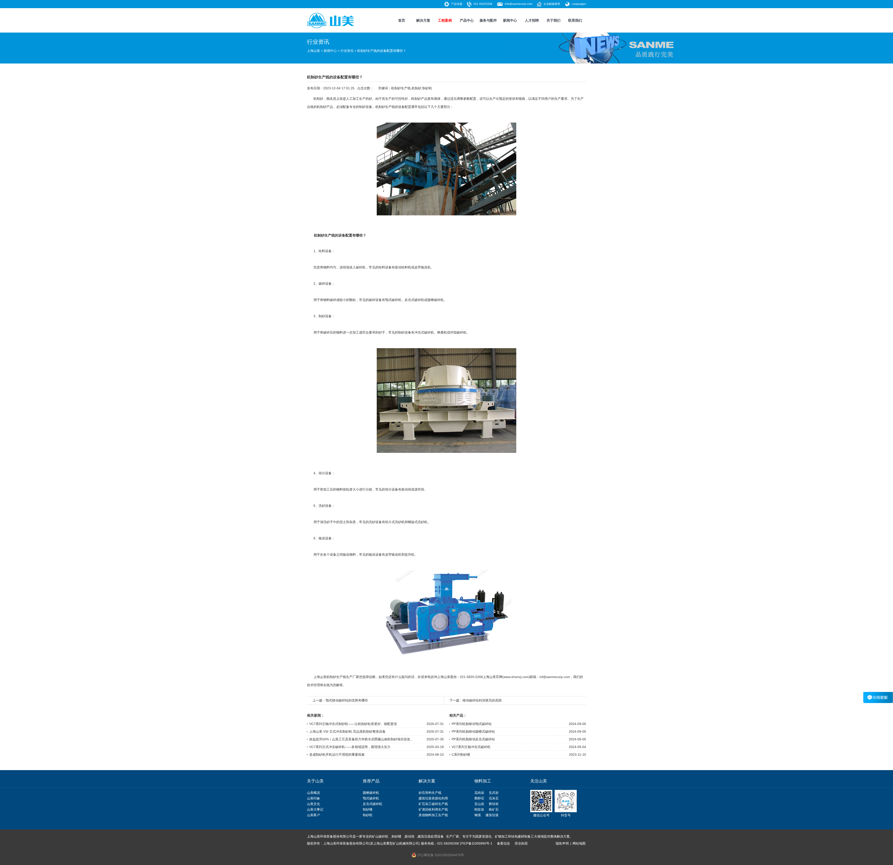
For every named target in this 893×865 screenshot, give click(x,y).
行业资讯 (346, 51)
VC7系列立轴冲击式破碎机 (471, 747)
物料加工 (482, 781)
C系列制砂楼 (461, 754)
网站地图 (579, 843)
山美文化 (313, 804)
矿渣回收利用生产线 (433, 809)
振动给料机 (403, 267)
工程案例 (445, 20)
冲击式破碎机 (424, 332)
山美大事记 (315, 809)
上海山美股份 (447, 677)
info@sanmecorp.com (518, 4)
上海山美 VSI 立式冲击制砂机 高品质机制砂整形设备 (347, 731)
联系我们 (575, 20)
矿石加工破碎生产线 (433, 804)
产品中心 (467, 20)
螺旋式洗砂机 (417, 522)
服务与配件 (488, 20)
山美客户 (313, 815)
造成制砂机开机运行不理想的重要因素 (337, 754)
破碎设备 (325, 283)
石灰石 (494, 798)
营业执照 (521, 843)
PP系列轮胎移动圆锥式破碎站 (473, 731)
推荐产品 (371, 781)
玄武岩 (494, 793)
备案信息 (503, 843)
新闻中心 (510, 20)
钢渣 (477, 815)
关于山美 (315, 781)
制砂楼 (368, 809)
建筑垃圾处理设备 (431, 836)
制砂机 (427, 88)
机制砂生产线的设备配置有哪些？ (381, 51)
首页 (401, 20)
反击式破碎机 (414, 300)
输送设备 (325, 538)
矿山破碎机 (380, 836)
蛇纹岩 (479, 809)
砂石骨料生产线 (430, 793)
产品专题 (456, 4)
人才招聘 (532, 20)
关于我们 (553, 20)
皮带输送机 (422, 267)
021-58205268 (482, 4)
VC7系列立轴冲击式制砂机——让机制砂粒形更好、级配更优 (353, 724)
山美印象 (313, 798)
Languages (579, 4)
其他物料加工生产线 (433, 815)
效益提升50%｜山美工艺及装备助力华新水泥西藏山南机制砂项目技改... (361, 739)
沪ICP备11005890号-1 (476, 843)
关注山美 (538, 781)
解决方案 (423, 20)
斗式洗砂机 (396, 522)
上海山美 (313, 51)
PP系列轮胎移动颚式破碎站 (472, 724)
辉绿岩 (494, 804)
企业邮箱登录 (551, 4)
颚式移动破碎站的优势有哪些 (347, 700)
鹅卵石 (479, 798)
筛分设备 (325, 473)
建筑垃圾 (492, 815)
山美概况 (313, 793)
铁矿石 (494, 809)
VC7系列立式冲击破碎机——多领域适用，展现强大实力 (349, 747)
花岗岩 (479, 793)
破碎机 (361, 267)
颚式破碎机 (393, 300)
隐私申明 (562, 843)
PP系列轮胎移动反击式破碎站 (473, 739)
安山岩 (479, 804)
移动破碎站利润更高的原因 (482, 700)
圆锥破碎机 (435, 300)
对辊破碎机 (458, 332)
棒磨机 (442, 332)
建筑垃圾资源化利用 (433, 798)
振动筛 (406, 489)
